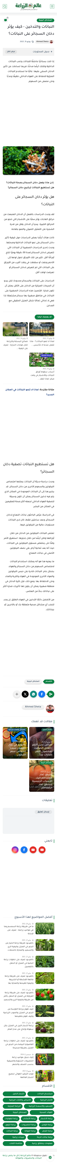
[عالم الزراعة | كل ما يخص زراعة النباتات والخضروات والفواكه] (28, 6)
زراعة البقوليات (11, 1119)
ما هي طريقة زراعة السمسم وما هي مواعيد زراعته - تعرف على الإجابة (18, 930)
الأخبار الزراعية (46, 1100)
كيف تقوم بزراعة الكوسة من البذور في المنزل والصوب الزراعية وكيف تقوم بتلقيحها (18, 1012)
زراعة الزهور (11, 1125)
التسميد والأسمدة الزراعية (40, 1106)
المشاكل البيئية (45, 20)
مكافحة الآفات (15, 1143)
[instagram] (15, 849)
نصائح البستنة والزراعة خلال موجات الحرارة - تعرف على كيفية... (15, 345)
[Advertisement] (28, 118)
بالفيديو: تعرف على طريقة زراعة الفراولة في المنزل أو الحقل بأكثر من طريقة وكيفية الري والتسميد (18, 996)
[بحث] (5, 6)
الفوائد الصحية (46, 1112)
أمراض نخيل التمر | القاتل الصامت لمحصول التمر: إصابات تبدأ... (42, 750)
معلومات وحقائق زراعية (42, 1143)
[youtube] (42, 849)
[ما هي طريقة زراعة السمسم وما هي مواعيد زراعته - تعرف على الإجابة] (45, 928)
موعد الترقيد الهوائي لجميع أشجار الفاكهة (21, 1076)
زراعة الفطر (47, 1131)
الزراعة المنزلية (14, 1106)
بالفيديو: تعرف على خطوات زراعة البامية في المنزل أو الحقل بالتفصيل (18, 963)
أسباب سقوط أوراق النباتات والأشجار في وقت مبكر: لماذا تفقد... (42, 375)
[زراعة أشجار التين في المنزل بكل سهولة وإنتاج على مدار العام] (45, 1027)
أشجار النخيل (18, 1094)
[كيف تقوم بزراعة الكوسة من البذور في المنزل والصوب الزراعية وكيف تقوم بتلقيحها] (45, 1011)
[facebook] (24, 849)
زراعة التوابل (47, 1125)
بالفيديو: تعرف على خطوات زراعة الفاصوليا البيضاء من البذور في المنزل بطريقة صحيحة (18, 1044)
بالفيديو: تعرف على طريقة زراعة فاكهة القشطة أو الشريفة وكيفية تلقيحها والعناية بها (19, 979)
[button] (41, 694)
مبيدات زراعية (18, 1137)
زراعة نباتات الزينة (44, 1137)
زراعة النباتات (12, 1131)
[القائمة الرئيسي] (52, 6)
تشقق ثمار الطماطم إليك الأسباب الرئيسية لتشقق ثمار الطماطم (42, 781)
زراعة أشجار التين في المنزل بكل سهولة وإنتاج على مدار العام (18, 1028)
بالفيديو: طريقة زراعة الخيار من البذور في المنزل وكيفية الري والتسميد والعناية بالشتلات (19, 946)
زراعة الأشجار (46, 1119)
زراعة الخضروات (29, 1125)
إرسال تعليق (43, 812)
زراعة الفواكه (30, 1131)
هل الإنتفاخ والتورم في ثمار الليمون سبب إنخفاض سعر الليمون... (17, 748)
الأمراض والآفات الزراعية (20, 1100)
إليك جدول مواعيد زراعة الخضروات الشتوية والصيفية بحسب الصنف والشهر (20, 1061)
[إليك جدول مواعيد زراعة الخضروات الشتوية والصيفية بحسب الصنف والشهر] (45, 1059)
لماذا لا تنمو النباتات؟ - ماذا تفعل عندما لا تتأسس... (42, 343)
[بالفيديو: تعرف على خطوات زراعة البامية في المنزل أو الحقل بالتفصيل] (45, 961)
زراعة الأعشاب (29, 1119)
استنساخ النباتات (44, 1094)
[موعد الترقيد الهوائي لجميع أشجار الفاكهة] (45, 1076)
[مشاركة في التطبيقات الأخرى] (16, 694)
